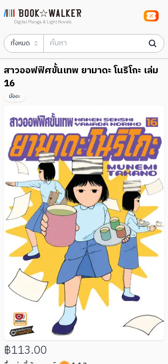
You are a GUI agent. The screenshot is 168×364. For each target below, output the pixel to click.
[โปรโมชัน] (151, 16)
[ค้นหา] (152, 43)
